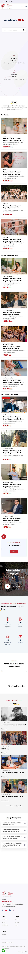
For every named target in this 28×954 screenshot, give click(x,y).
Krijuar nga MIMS (23, 952)
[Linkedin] (10, 910)
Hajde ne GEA (5, 748)
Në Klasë (5, 136)
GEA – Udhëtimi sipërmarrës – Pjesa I (12, 796)
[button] (14, 551)
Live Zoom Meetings (8, 276)
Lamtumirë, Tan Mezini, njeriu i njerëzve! (13, 724)
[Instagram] (13, 910)
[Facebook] (2, 910)
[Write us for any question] (4, 948)
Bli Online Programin (8, 414)
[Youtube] (6, 910)
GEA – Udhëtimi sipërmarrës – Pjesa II (12, 772)
